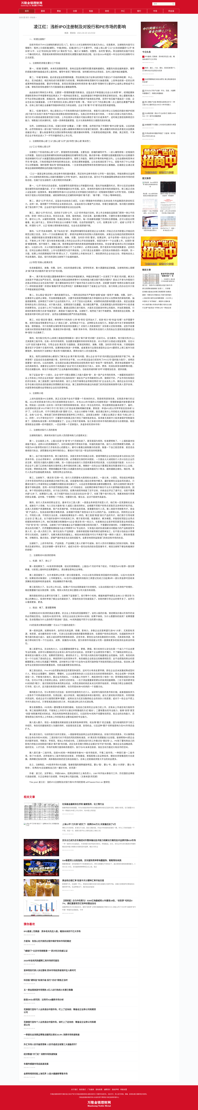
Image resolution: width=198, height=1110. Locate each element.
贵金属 (171, 11)
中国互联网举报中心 (112, 1097)
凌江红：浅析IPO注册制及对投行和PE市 (157, 285)
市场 (155, 11)
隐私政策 (99, 1089)
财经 (107, 11)
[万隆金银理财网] (32, 3)
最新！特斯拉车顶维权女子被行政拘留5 (157, 295)
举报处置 (123, 1089)
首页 (27, 11)
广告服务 (91, 1089)
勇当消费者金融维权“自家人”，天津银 (156, 288)
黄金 (59, 11)
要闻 (43, 11)
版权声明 (115, 1089)
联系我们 (82, 1089)
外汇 (123, 11)
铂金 (91, 11)
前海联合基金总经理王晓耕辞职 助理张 (156, 292)
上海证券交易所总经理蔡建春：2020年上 (157, 298)
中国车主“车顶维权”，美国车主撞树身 (156, 301)
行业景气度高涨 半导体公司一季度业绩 (156, 308)
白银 (75, 11)
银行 (139, 11)
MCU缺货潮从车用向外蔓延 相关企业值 (157, 304)
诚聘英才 (107, 1089)
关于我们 (74, 1089)
